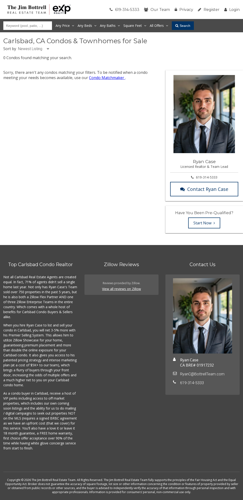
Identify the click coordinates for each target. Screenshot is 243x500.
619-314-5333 (127, 9)
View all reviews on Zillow (121, 289)
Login (234, 9)
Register (212, 9)
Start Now (202, 223)
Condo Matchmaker (107, 77)
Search (185, 26)
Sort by (9, 48)
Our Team (160, 9)
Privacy (186, 9)
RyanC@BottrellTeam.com (202, 374)
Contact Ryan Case (207, 189)
